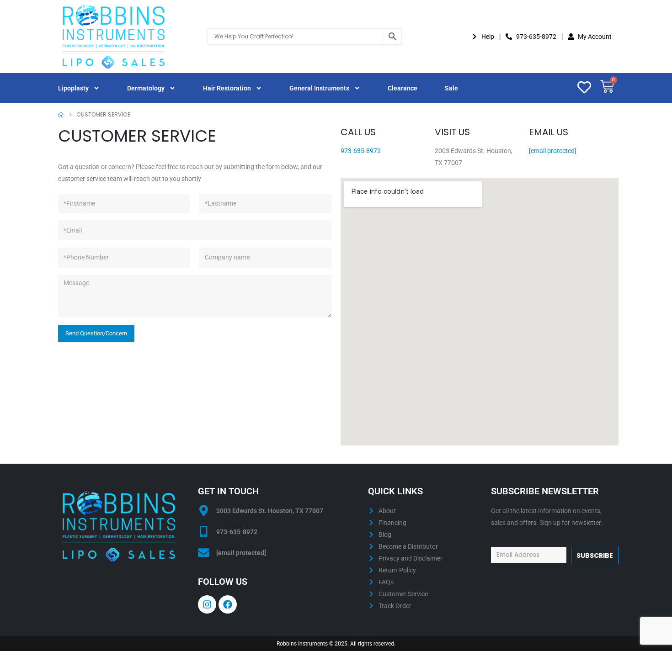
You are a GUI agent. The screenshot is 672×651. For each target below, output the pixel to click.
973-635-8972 (361, 150)
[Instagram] (207, 604)
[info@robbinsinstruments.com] (203, 552)
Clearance (402, 88)
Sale (451, 88)
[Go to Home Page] (61, 115)
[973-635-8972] (203, 531)
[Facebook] (228, 604)
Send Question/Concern (96, 333)
